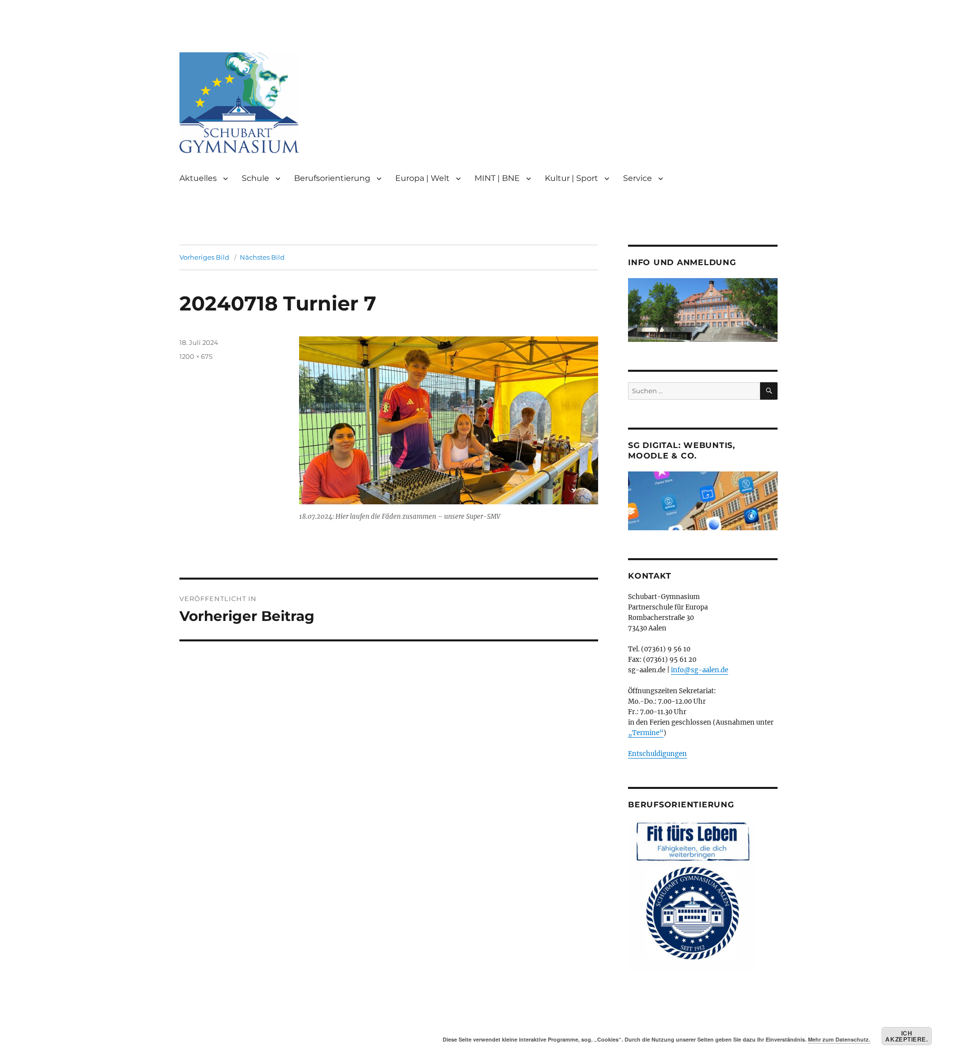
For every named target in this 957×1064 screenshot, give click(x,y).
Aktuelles (198, 178)
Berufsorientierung (332, 178)
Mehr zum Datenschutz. (839, 1039)
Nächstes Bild (262, 257)
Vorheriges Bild (204, 257)
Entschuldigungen (657, 754)
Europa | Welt (422, 178)
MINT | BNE (497, 178)
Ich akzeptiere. (906, 1036)
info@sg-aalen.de (699, 670)
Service (637, 178)
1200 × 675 (195, 356)
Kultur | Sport (571, 178)
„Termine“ (645, 733)
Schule (255, 178)
